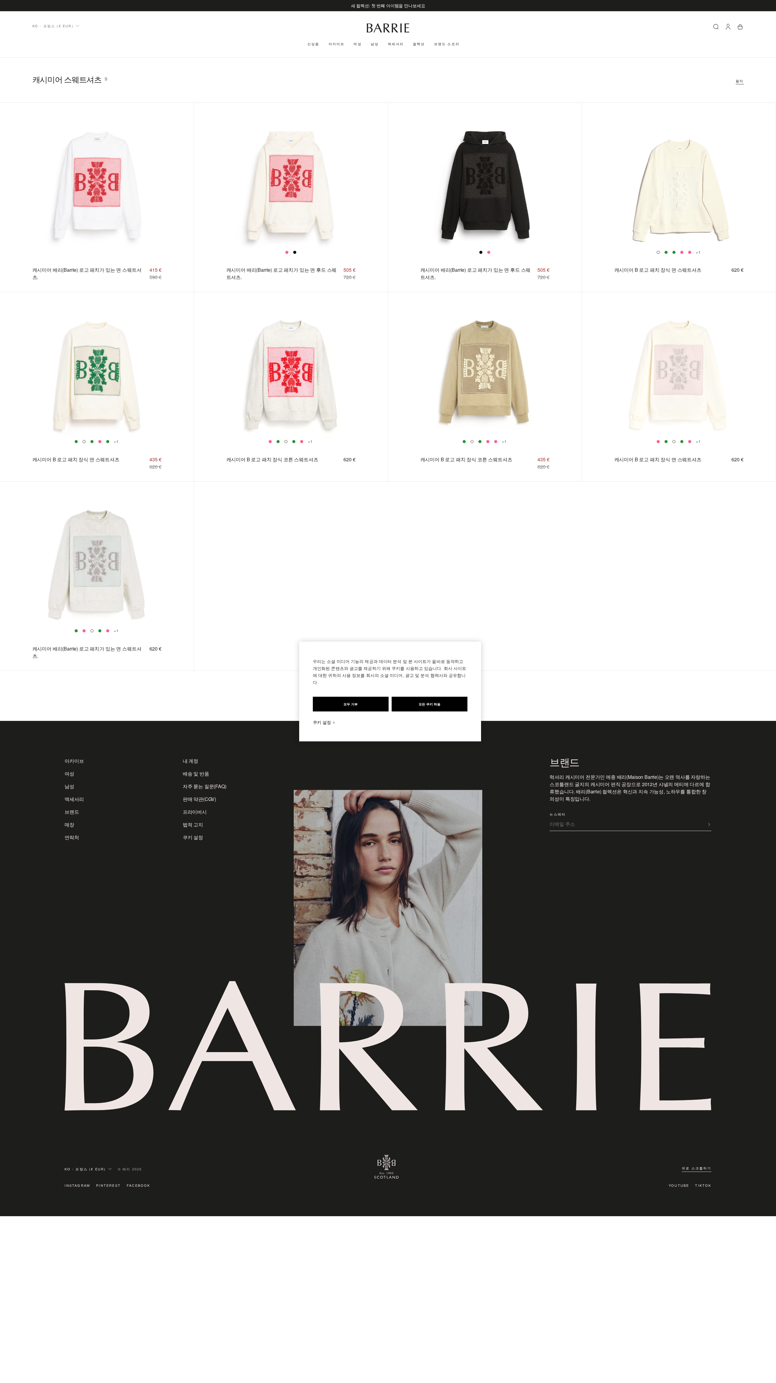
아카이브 (337, 43)
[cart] (740, 27)
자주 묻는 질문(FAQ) (204, 786)
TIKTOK (703, 1185)
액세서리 (396, 43)
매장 (69, 824)
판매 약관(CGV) (199, 799)
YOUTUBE (679, 1185)
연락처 (72, 837)
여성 (357, 43)
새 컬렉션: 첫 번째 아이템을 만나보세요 (388, 5)
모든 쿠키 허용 (429, 704)
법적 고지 (193, 824)
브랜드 (72, 811)
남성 (375, 43)
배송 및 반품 (196, 773)
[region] (390, 692)
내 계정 (190, 760)
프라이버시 (195, 811)
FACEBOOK (138, 1185)
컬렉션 (419, 43)
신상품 (313, 43)
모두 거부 (350, 704)
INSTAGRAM (77, 1185)
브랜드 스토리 (447, 43)
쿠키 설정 (193, 837)
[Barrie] (388, 31)
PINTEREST (108, 1185)
